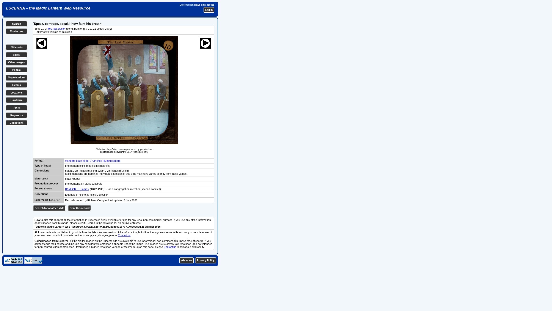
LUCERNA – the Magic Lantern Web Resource (48, 8)
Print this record (79, 208)
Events (16, 85)
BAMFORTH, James (77, 189)
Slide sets (17, 47)
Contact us (16, 31)
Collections (17, 122)
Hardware (17, 100)
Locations (17, 92)
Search (16, 23)
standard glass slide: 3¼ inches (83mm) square (93, 160)
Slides (16, 54)
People (16, 69)
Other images (16, 62)
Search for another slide (49, 208)
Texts (16, 107)
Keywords (16, 115)
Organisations (16, 77)
